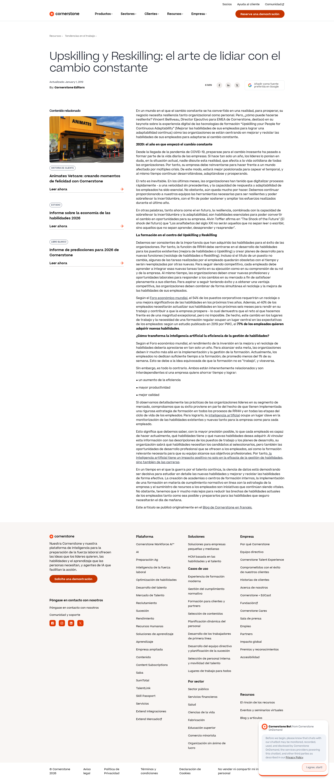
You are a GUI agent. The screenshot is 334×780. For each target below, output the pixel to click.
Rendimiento (145, 619)
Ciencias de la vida (201, 712)
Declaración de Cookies (190, 771)
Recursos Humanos (149, 626)
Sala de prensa (250, 619)
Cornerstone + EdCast (255, 595)
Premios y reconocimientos (259, 650)
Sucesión (142, 611)
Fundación (247, 603)
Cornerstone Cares (253, 611)
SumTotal (142, 680)
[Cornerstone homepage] (86, 536)
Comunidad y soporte (64, 615)
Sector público (198, 689)
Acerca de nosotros (254, 588)
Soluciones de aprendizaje (154, 634)
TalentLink (143, 688)
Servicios (142, 704)
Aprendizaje (144, 642)
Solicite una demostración (73, 579)
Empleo (245, 626)
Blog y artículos (251, 718)
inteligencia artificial (224, 415)
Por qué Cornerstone (255, 544)
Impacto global (251, 642)
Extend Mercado (147, 719)
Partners (246, 634)
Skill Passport (145, 696)
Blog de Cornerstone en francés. (227, 507)
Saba (139, 673)
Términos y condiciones (149, 771)
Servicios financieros (202, 697)
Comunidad (273, 4)
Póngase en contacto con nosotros (74, 608)
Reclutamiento (146, 603)
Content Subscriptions (152, 665)
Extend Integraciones (151, 711)
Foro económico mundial (168, 298)
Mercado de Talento (150, 595)
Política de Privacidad (111, 771)
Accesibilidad (250, 657)
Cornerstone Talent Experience (262, 560)
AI (137, 552)
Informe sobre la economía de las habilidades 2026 (85, 204)
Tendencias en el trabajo (80, 36)
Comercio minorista (202, 736)
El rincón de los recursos (257, 703)
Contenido (143, 657)
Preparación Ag (147, 560)
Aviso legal (87, 771)
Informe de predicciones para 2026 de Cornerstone (79, 241)
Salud (192, 705)
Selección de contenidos (205, 614)
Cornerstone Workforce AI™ (155, 544)
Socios (227, 4)
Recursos (55, 36)
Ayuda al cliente (248, 4)
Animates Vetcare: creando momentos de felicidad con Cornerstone (82, 117)
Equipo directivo (251, 552)
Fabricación (196, 720)
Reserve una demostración (259, 14)
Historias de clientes (254, 580)
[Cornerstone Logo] (64, 14)
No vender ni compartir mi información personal (245, 771)
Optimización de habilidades (156, 580)
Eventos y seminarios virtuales (261, 710)
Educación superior (202, 728)
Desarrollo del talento (151, 588)
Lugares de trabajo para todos (209, 671)
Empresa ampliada (149, 650)
